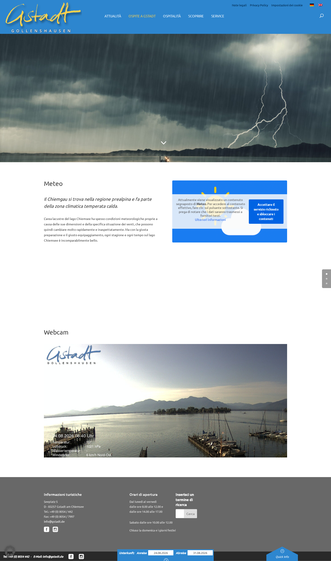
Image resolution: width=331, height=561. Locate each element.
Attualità (112, 16)
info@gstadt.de (54, 521)
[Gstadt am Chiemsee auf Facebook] (71, 557)
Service (217, 16)
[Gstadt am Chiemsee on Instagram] (55, 529)
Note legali (239, 5)
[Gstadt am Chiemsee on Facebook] (46, 529)
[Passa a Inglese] (320, 5)
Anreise (142, 553)
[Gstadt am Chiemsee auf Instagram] (81, 557)
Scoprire (196, 16)
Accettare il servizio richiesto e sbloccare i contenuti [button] (266, 211)
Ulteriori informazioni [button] (210, 220)
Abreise (181, 553)
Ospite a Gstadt (142, 16)
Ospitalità (172, 16)
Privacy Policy (259, 5)
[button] (10, 551)
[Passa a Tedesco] (312, 5)
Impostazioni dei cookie (287, 5)
